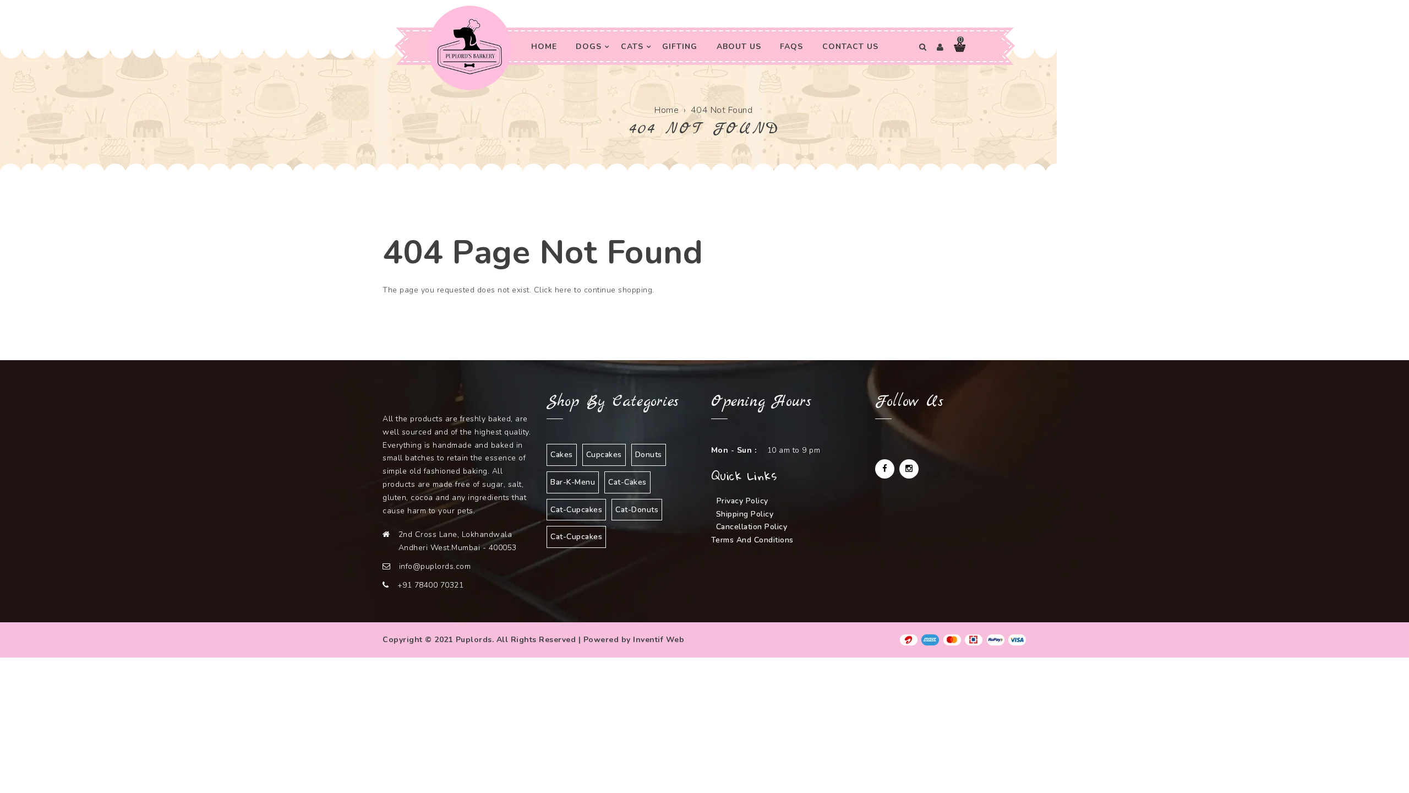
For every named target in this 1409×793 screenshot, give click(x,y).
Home (666, 110)
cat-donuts (636, 509)
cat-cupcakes (576, 509)
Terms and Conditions (752, 540)
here (563, 290)
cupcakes (604, 454)
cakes (561, 454)
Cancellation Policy (752, 527)
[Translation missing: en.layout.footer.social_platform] (884, 469)
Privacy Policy (742, 501)
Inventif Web (658, 639)
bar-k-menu (572, 482)
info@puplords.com (435, 566)
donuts (648, 454)
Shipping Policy (745, 514)
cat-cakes (627, 482)
